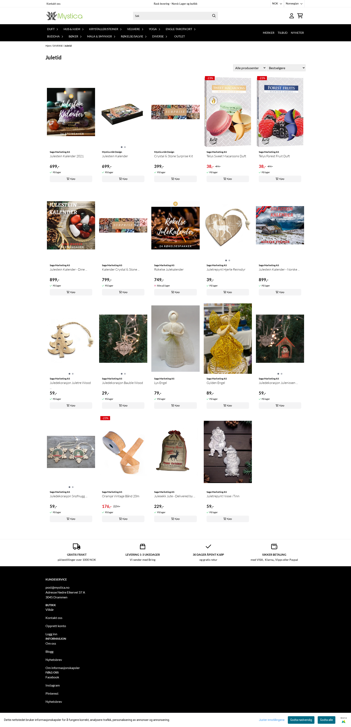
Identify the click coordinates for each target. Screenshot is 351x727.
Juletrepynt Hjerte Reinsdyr (226, 269)
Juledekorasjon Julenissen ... (278, 383)
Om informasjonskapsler (63, 668)
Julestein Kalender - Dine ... (68, 269)
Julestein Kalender (115, 156)
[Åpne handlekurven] (300, 16)
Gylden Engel (216, 383)
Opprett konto (56, 626)
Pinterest (52, 693)
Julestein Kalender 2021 (67, 156)
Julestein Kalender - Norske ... (279, 269)
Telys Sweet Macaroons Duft (226, 156)
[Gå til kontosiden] (292, 16)
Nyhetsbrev (54, 659)
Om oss (51, 643)
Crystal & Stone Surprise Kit (173, 156)
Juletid (68, 45)
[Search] (214, 16)
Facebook (52, 677)
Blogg (49, 651)
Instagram (53, 685)
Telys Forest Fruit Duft (274, 156)
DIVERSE (58, 45)
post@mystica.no (57, 587)
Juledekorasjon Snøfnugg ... (68, 496)
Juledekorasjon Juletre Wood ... (70, 385)
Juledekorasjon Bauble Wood (122, 383)
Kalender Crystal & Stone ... (121, 269)
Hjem (49, 45)
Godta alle (326, 720)
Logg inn (51, 634)
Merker (268, 32)
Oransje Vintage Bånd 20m (120, 496)
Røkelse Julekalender (169, 269)
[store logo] (64, 15)
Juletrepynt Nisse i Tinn (223, 496)
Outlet (179, 36)
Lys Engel (160, 383)
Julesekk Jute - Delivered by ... (174, 496)
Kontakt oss (54, 3)
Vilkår (50, 609)
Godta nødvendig (301, 720)
